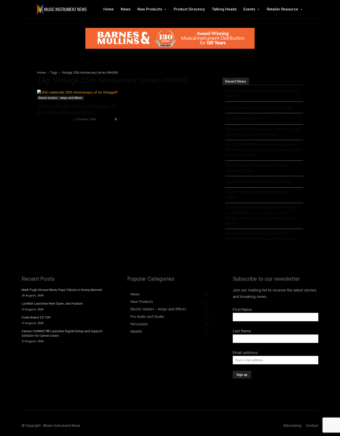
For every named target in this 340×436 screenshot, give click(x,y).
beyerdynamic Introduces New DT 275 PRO (258, 182)
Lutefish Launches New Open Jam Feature (258, 107)
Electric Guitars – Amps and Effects (60, 98)
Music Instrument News (54, 119)
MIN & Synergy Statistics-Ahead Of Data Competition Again (256, 167)
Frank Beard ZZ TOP (241, 119)
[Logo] (61, 9)
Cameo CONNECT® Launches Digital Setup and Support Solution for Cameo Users (262, 131)
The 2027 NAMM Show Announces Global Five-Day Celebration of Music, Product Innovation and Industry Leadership (263, 150)
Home (41, 72)
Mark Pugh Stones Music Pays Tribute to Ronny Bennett (262, 93)
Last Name (242, 330)
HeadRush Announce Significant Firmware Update (258, 194)
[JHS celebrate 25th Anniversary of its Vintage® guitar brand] (77, 95)
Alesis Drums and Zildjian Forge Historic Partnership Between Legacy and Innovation (259, 236)
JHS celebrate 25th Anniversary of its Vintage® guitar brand (76, 109)
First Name (242, 309)
